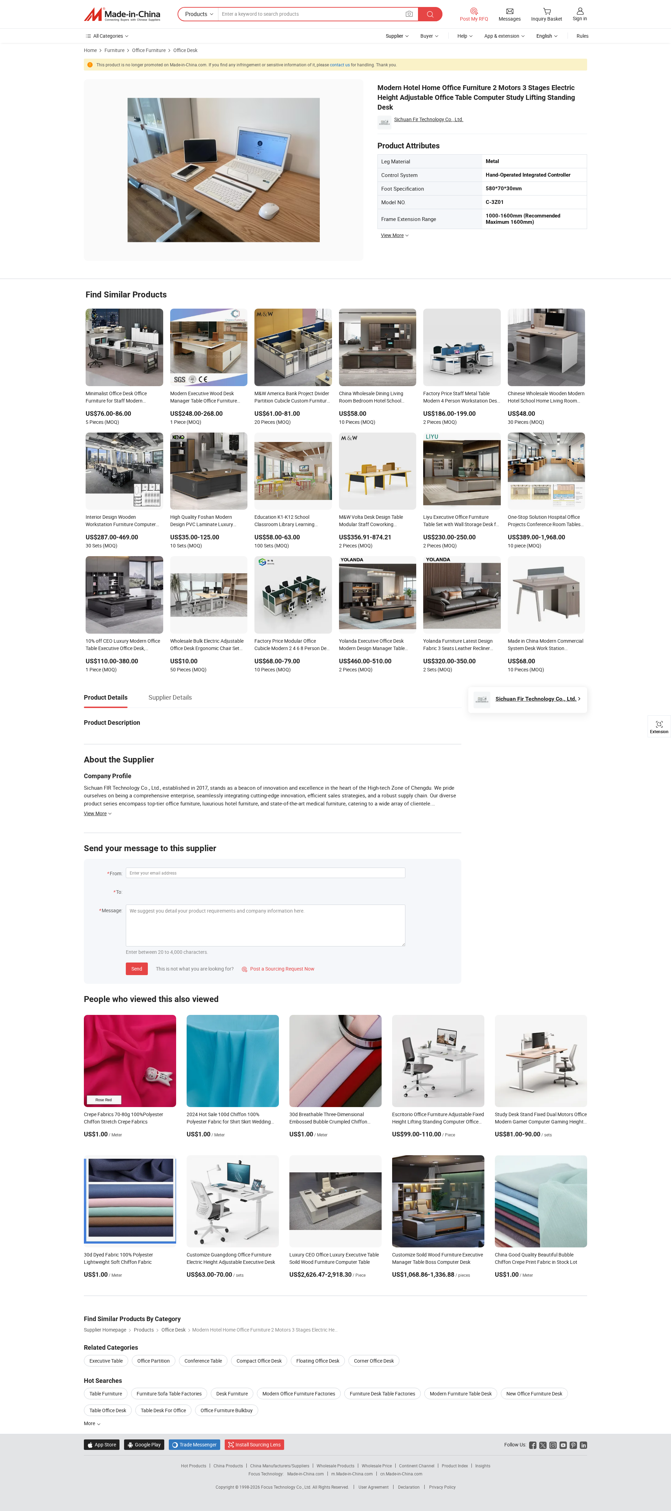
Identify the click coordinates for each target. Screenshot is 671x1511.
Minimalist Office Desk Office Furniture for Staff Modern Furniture (116, 397)
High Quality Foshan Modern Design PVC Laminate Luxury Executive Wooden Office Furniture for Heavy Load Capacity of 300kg (207, 521)
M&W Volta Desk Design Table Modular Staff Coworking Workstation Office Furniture (371, 521)
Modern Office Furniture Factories (298, 1393)
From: (116, 873)
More (90, 1423)
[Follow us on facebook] (532, 1444)
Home (90, 50)
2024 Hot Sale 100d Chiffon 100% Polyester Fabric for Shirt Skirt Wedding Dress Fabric (229, 1121)
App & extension (501, 35)
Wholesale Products (335, 1465)
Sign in (580, 18)
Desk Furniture (232, 1393)
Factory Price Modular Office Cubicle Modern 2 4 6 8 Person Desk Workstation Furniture (292, 645)
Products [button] (196, 14)
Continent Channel (416, 1465)
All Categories (108, 35)
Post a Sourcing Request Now (278, 968)
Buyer (426, 35)
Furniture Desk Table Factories (382, 1393)
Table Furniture (105, 1393)
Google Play (144, 1444)
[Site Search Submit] (430, 14)
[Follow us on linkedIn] (583, 1444)
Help (462, 35)
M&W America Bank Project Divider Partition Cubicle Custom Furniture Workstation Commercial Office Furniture (291, 397)
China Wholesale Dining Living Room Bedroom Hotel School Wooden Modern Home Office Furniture (371, 397)
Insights (482, 1465)
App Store (101, 1444)
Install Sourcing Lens (258, 1444)
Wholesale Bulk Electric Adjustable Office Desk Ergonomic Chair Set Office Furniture (207, 645)
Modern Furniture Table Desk (461, 1393)
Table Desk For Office (163, 1410)
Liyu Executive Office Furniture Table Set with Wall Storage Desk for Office (461, 521)
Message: (112, 910)
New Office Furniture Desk (534, 1393)
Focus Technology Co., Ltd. (286, 1487)
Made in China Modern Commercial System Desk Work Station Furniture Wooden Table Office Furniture (545, 645)
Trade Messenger (194, 1444)
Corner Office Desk (374, 1360)
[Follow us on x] (543, 1444)
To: (119, 892)
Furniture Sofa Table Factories (169, 1393)
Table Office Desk (107, 1410)
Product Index (455, 1465)
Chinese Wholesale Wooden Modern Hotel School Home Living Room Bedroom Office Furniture (546, 397)
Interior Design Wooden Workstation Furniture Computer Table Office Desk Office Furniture (121, 521)
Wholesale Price (377, 1465)
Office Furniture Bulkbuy (227, 1410)
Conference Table (203, 1360)
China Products (228, 1465)
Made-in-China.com (305, 1473)
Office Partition (153, 1360)
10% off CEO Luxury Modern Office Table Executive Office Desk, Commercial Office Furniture (123, 645)
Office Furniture (149, 50)
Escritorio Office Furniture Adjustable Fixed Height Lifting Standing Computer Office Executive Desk (438, 1121)
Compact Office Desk (259, 1360)
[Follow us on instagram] (553, 1444)
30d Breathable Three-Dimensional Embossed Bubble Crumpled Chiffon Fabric (328, 1121)
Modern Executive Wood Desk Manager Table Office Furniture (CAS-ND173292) (203, 397)
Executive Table (106, 1360)
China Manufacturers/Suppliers (279, 1465)
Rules (583, 35)
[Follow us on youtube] (563, 1444)
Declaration (409, 1487)
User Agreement (374, 1487)
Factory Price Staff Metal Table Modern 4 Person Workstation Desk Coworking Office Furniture (461, 397)
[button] (409, 14)
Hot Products (193, 1465)
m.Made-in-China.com (352, 1473)
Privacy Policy (442, 1487)
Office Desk (185, 50)
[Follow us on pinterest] (573, 1444)
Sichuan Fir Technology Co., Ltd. (428, 119)
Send (136, 968)
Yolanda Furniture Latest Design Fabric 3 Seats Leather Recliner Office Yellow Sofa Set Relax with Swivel (458, 645)
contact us (340, 64)
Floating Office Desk (317, 1360)
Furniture (114, 50)
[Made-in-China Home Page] (122, 14)
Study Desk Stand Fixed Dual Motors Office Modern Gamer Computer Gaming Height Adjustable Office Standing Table (541, 1121)
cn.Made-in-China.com (401, 1473)
